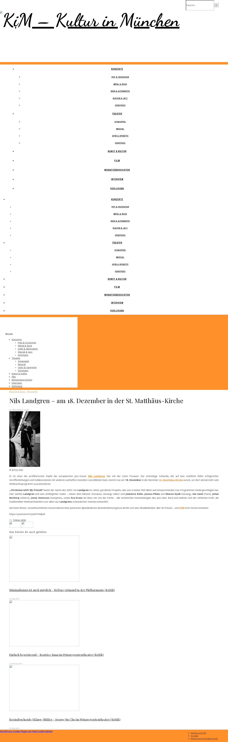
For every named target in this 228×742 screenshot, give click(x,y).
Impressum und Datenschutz (204, 738)
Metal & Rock (120, 84)
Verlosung (117, 188)
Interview (117, 179)
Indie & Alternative (120, 91)
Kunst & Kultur (117, 151)
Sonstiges (120, 105)
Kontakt (194, 735)
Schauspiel (120, 122)
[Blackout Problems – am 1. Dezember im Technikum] (15, 526)
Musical (120, 129)
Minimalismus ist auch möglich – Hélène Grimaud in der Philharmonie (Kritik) (62, 590)
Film (117, 160)
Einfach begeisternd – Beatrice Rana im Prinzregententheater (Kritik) (56, 655)
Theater (117, 113)
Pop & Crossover (120, 77)
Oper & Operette (120, 136)
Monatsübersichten (117, 170)
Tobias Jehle (19, 520)
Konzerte (117, 69)
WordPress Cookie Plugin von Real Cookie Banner (26, 731)
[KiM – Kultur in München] (89, 20)
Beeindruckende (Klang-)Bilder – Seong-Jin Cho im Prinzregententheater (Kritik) (64, 719)
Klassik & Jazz (120, 98)
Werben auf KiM (198, 733)
